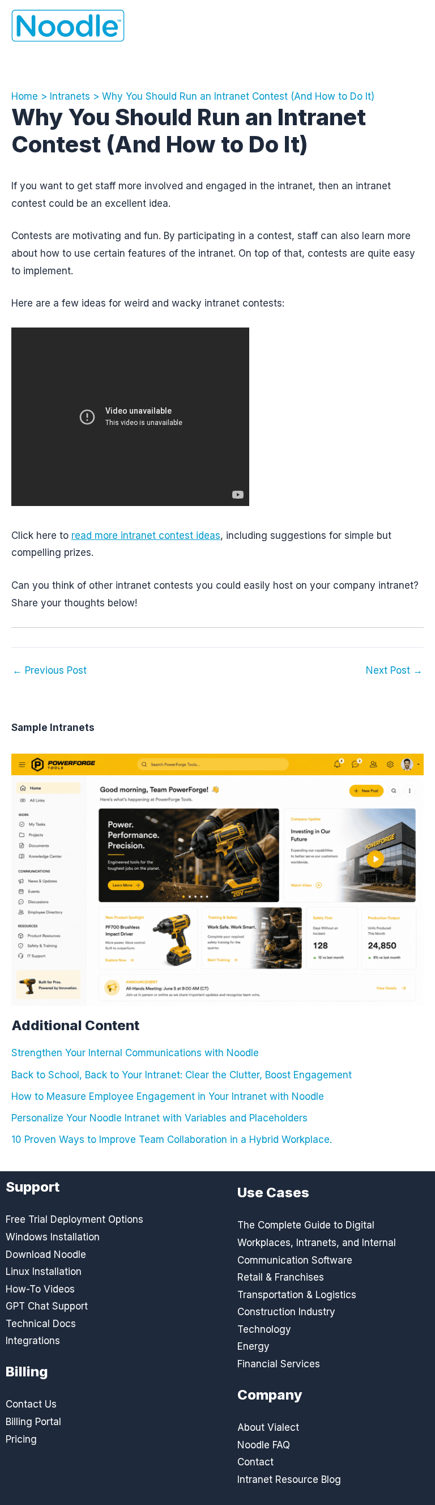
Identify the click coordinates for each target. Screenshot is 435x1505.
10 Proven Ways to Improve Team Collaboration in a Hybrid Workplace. (171, 1139)
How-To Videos (40, 1289)
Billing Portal (33, 1421)
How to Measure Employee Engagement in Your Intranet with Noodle (167, 1096)
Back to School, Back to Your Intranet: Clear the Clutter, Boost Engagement (181, 1075)
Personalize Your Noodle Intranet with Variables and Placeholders (159, 1118)
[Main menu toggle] (407, 26)
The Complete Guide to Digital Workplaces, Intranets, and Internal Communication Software (316, 1242)
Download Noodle (46, 1254)
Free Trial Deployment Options (74, 1219)
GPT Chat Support (47, 1306)
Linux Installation (44, 1271)
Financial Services (278, 1364)
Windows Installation (53, 1237)
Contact (255, 1462)
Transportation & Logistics (296, 1294)
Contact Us (31, 1404)
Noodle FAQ (263, 1445)
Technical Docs (41, 1323)
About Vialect (268, 1427)
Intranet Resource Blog (289, 1479)
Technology (264, 1329)
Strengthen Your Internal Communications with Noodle (135, 1052)
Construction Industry (286, 1311)
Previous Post (49, 670)
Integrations (33, 1340)
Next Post (394, 670)
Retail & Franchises (280, 1277)
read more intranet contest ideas (145, 535)
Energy (253, 1346)
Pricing (21, 1439)
